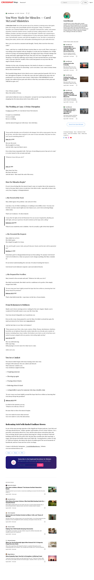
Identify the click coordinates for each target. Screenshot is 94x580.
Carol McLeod (11, 13)
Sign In (91, 2)
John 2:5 (8, 166)
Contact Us (66, 135)
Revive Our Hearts (12, 485)
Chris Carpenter (11, 512)
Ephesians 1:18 (10, 223)
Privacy (65, 133)
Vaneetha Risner (11, 499)
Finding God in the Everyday (69, 64)
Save (8, 452)
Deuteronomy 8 (12, 505)
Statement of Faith (81, 131)
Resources (22, 2)
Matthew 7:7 (9, 251)
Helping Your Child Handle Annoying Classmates (19, 528)
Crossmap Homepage (68, 131)
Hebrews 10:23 (10, 293)
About (75, 131)
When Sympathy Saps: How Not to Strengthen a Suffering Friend (24, 556)
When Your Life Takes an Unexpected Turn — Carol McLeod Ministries (70, 111)
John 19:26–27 (31, 321)
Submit (40, 465)
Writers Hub (84, 133)
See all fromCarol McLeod (76, 124)
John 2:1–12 (10, 111)
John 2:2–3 (9, 139)
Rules (79, 133)
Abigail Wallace (11, 554)
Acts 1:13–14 (9, 338)
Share (15, 452)
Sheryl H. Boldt (11, 526)
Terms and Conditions (72, 133)
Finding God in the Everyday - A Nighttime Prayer (70, 79)
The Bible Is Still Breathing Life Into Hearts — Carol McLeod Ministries (70, 94)
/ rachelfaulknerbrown (32, 446)
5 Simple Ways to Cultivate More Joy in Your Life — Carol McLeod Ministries (70, 49)
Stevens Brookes (11, 540)
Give (22, 452)
